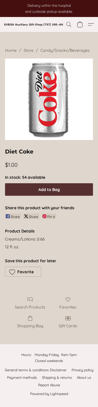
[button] (35, 24)
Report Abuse (49, 385)
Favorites (67, 307)
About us (84, 377)
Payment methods (22, 377)
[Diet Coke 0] (49, 99)
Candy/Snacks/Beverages (65, 50)
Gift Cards (68, 325)
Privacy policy (82, 370)
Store (28, 50)
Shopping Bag (30, 325)
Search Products (30, 307)
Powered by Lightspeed (49, 394)
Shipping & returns (57, 377)
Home (11, 50)
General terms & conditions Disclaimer (36, 370)
